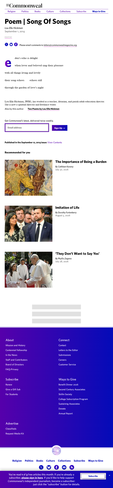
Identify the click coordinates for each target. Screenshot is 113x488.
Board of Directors (15, 364)
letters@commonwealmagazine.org (60, 45)
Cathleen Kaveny (65, 166)
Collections (65, 11)
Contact (62, 345)
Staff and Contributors (16, 359)
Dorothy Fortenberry (67, 212)
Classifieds (11, 428)
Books (37, 11)
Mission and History (15, 345)
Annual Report (66, 413)
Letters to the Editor (68, 350)
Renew (9, 384)
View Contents (55, 142)
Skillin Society (65, 394)
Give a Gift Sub (13, 389)
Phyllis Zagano (65, 258)
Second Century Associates (72, 389)
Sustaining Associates (69, 403)
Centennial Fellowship (16, 350)
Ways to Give (98, 11)
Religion (11, 11)
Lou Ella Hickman (14, 27)
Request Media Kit (15, 433)
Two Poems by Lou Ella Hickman (43, 108)
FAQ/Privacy (12, 369)
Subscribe (81, 11)
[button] (6, 45)
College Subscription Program (73, 399)
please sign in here (32, 477)
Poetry (8, 37)
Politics (25, 11)
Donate (62, 408)
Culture (50, 11)
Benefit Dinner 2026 (68, 384)
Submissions (65, 355)
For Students (12, 394)
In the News (11, 355)
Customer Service (67, 364)
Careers (62, 359)
